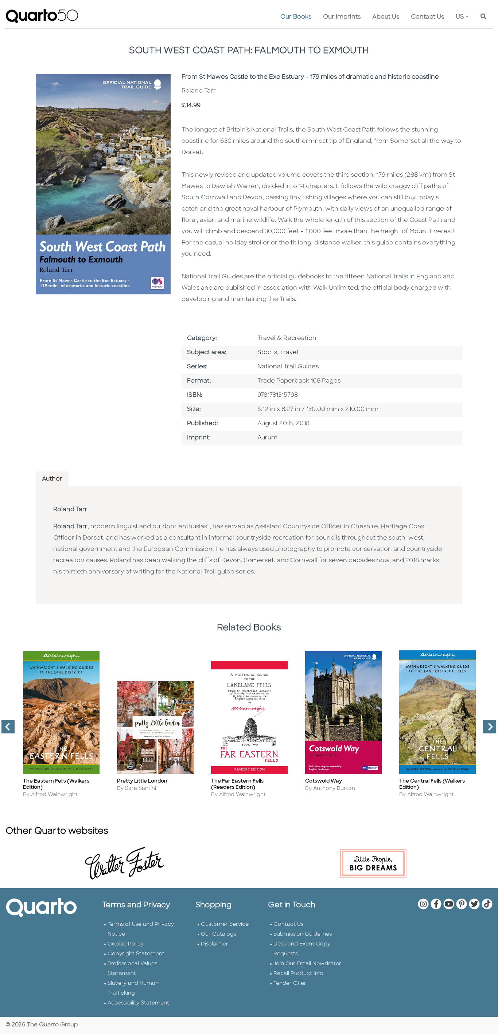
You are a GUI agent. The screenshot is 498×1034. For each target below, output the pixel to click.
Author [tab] (52, 479)
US (460, 17)
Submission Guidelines (302, 934)
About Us (385, 17)
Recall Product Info (298, 973)
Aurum (267, 438)
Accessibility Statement (138, 1003)
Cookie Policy (126, 944)
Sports (267, 353)
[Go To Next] (486, 729)
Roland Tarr (70, 510)
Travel (289, 353)
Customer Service (225, 924)
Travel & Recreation (286, 338)
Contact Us (427, 17)
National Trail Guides (288, 367)
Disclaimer (214, 944)
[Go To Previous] (5, 729)
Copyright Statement (136, 954)
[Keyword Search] (483, 17)
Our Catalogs (218, 934)
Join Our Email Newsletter (307, 964)
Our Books (295, 17)
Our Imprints (342, 17)
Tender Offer (289, 983)
